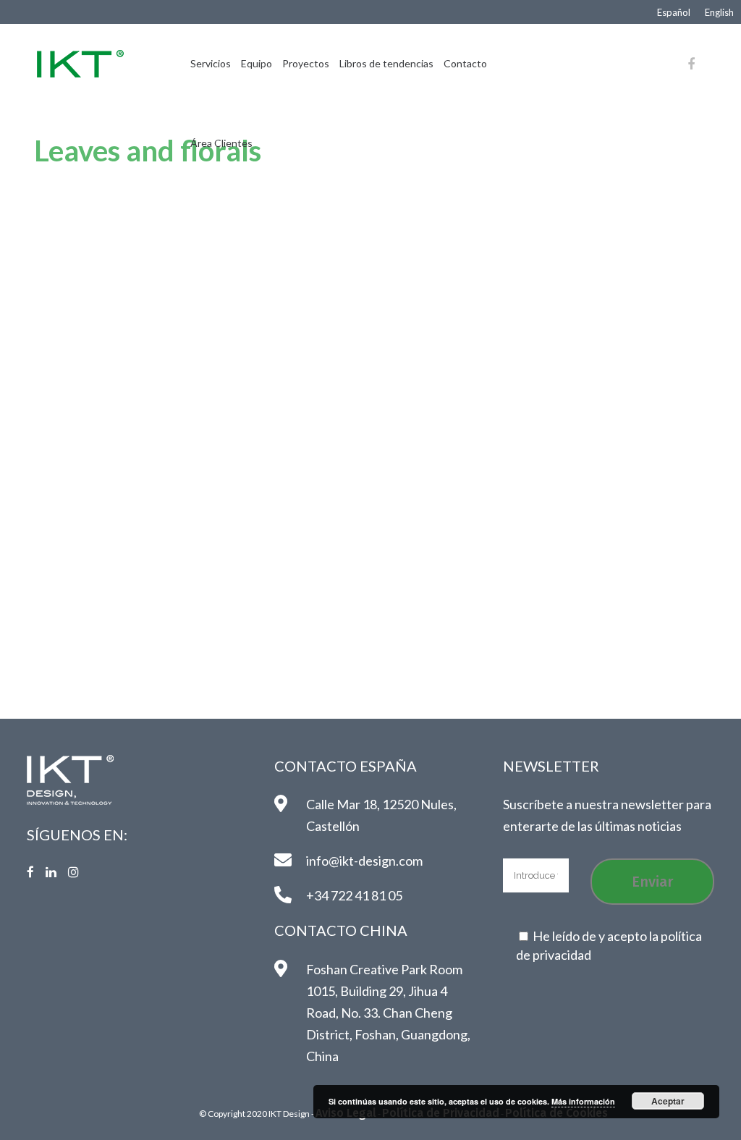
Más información (583, 1101)
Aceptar (668, 1100)
